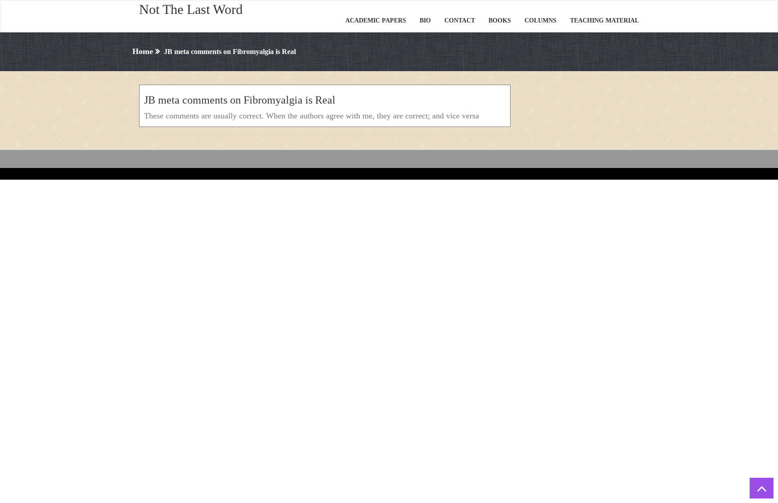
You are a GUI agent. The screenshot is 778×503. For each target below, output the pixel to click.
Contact (459, 20)
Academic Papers (375, 20)
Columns (540, 20)
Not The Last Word (191, 9)
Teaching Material (604, 20)
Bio (425, 20)
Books (500, 20)
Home (142, 51)
